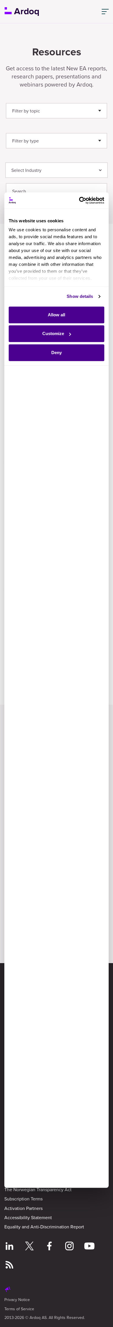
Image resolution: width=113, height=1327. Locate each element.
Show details (80, 296)
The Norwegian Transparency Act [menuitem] (38, 1189)
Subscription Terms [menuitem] (23, 1199)
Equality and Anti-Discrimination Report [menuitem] (44, 1226)
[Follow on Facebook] (49, 1247)
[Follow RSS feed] (9, 1265)
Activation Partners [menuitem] (23, 1208)
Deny (56, 352)
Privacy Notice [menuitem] (17, 1299)
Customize (53, 333)
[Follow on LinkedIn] (9, 1247)
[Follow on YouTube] (89, 1247)
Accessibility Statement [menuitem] (28, 1217)
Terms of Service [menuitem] (19, 1309)
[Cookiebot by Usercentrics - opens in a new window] (79, 200)
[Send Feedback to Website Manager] (7, 1290)
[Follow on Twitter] (29, 1247)
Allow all (56, 314)
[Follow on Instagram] (69, 1247)
